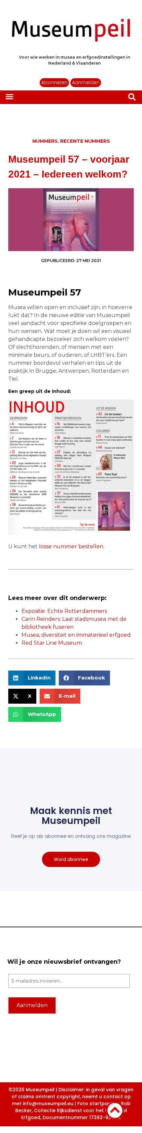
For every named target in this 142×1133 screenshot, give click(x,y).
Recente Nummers (85, 141)
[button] (9, 96)
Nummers (45, 141)
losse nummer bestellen (71, 546)
